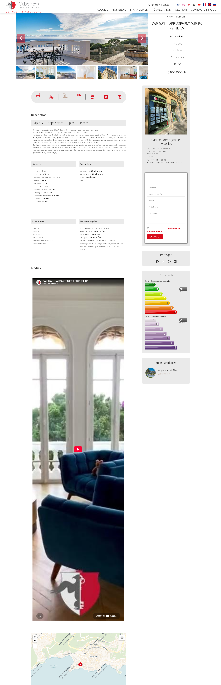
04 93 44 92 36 (160, 5)
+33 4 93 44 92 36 (158, 160)
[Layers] (122, 637)
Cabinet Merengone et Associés (166, 141)
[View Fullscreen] (35, 646)
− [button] (35, 640)
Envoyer (155, 237)
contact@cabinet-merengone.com (166, 162)
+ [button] (35, 636)
